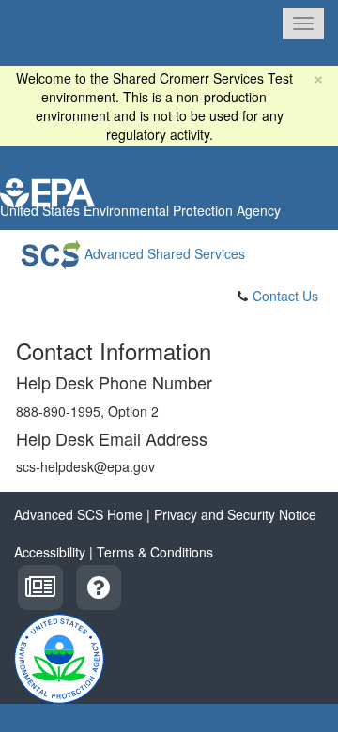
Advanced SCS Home (78, 514)
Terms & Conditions (155, 551)
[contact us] (98, 585)
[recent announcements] (40, 585)
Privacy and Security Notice (235, 514)
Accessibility (49, 551)
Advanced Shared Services (163, 253)
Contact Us (285, 295)
